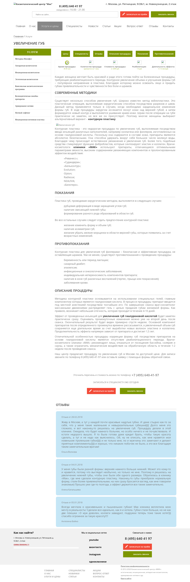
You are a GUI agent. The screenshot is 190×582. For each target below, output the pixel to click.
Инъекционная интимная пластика (29, 120)
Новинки (74, 573)
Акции (117, 26)
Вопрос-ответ (135, 26)
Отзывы (153, 26)
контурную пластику (101, 119)
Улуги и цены (52, 576)
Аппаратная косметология (26, 66)
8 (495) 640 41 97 (138, 539)
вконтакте (92, 547)
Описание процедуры (120, 53)
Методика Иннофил (23, 59)
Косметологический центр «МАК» (146, 569)
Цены (65, 53)
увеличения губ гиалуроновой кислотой (130, 316)
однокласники (92, 561)
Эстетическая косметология (26, 79)
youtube (92, 539)
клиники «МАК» (85, 147)
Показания (142, 53)
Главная (20, 26)
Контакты (168, 26)
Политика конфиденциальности (135, 566)
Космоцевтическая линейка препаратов (26, 97)
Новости (93, 26)
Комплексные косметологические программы (29, 87)
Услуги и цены (50, 26)
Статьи (107, 26)
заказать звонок (166, 14)
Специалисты (74, 26)
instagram (92, 554)
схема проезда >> (21, 544)
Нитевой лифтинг (22, 113)
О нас (32, 26)
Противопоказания (164, 53)
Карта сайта (126, 578)
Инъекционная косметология (27, 73)
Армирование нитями (24, 106)
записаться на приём (136, 14)
